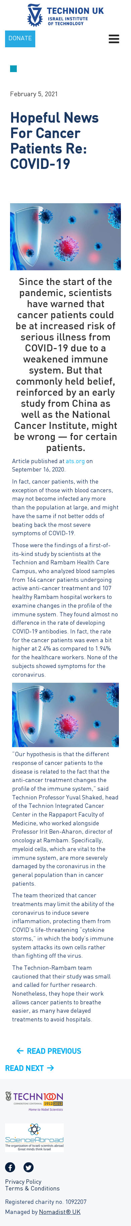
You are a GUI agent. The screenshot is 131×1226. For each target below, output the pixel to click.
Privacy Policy (23, 1182)
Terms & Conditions (32, 1189)
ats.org (75, 461)
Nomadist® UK (60, 1212)
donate (20, 39)
